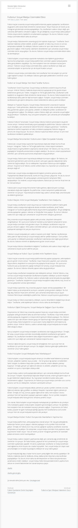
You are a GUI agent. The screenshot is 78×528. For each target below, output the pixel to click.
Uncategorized (35, 480)
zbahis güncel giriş (14, 473)
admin (25, 20)
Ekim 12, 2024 (15, 20)
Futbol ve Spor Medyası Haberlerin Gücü (55, 490)
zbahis (10, 468)
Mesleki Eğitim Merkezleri (17, 6)
